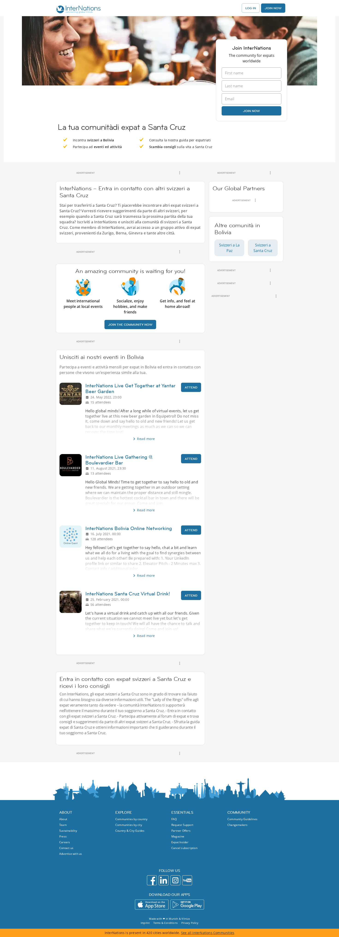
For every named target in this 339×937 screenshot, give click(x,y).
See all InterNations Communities (207, 933)
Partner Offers (180, 831)
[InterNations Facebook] (152, 880)
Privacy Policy (189, 923)
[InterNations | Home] (77, 10)
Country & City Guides (129, 831)
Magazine (177, 836)
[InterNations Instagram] (175, 880)
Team (63, 825)
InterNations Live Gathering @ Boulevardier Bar (119, 460)
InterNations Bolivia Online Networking (128, 528)
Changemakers (237, 825)
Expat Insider (180, 842)
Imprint (145, 923)
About (63, 819)
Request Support (182, 825)
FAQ (174, 819)
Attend (191, 387)
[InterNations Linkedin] (164, 880)
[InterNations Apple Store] (152, 905)
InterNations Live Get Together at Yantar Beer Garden (130, 388)
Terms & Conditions (165, 923)
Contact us (66, 848)
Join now (251, 111)
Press (63, 836)
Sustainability (68, 831)
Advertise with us (70, 854)
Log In (250, 8)
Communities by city (128, 825)
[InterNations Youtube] (187, 880)
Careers (64, 842)
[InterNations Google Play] (187, 905)
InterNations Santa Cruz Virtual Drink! (127, 593)
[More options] (179, 172)
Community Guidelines (242, 819)
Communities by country (131, 819)
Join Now (273, 8)
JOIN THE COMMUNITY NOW (130, 324)
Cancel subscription (184, 848)
